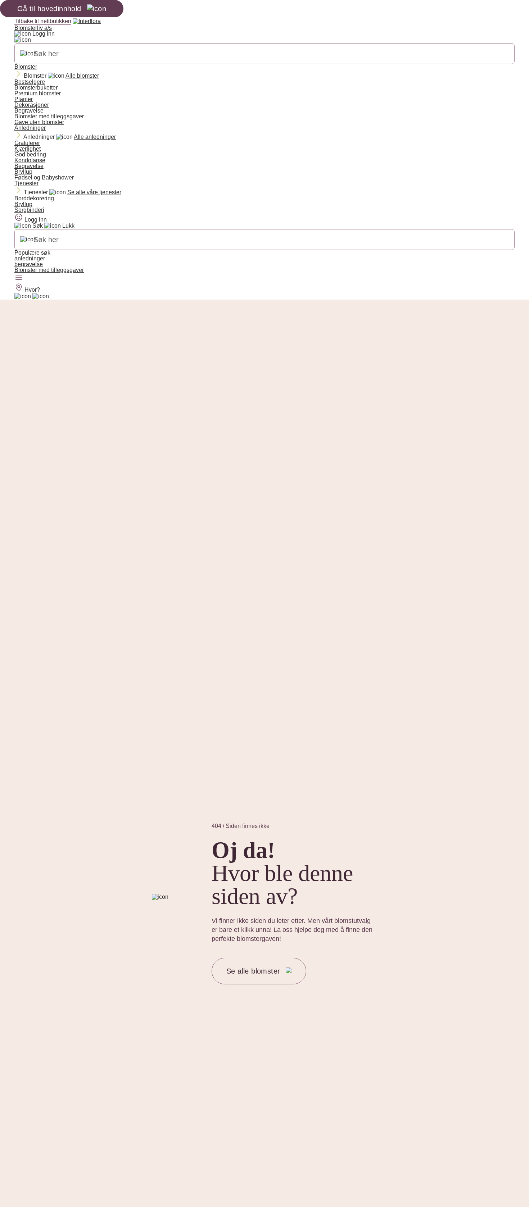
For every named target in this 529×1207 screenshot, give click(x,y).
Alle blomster (82, 76)
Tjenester (26, 183)
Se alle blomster (253, 971)
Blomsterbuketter (36, 88)
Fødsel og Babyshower (44, 177)
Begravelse (29, 111)
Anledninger (30, 128)
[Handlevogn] (22, 296)
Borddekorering (34, 198)
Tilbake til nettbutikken (42, 21)
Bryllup (23, 172)
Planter (23, 99)
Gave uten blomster (39, 122)
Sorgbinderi (29, 210)
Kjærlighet (27, 149)
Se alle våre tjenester (94, 192)
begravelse (28, 264)
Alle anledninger (95, 137)
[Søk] (28, 53)
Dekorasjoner (31, 105)
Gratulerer (27, 143)
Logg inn (43, 34)
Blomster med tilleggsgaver (49, 116)
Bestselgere (29, 82)
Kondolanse (29, 160)
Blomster (25, 67)
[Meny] (18, 278)
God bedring (30, 154)
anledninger (29, 258)
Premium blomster (37, 93)
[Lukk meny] (22, 40)
